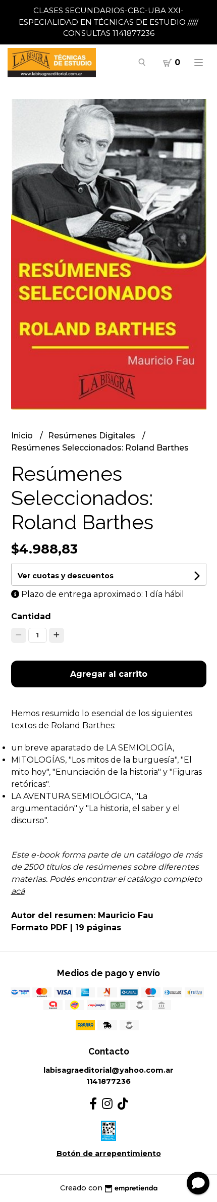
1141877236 (108, 1081)
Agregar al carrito (108, 674)
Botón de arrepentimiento (109, 1153)
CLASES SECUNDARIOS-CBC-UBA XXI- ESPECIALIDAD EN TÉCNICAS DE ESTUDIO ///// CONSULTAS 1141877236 (108, 22)
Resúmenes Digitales (92, 435)
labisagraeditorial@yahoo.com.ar (108, 1070)
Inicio (23, 435)
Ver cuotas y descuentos (66, 575)
